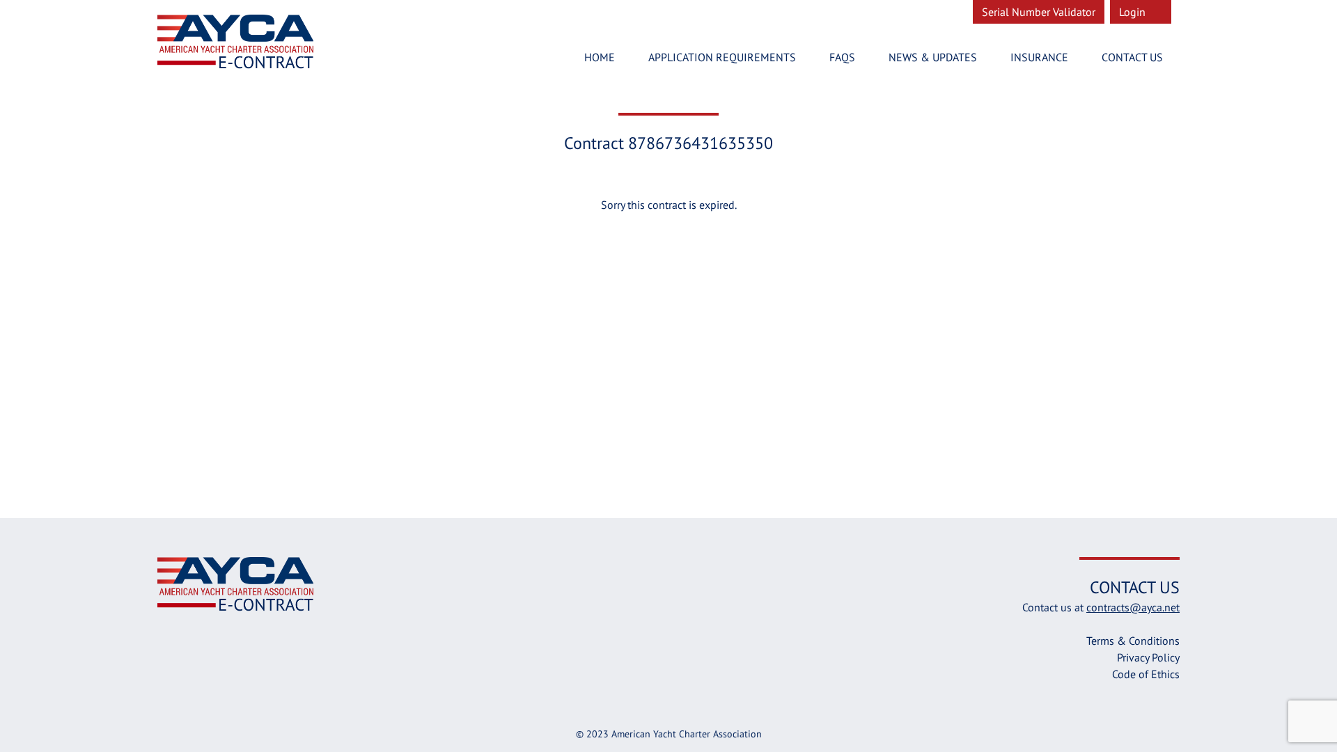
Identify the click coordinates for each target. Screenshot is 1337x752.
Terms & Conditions (1133, 641)
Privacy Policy (1148, 657)
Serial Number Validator (1038, 12)
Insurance (1039, 57)
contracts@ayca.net (1133, 607)
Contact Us (1132, 57)
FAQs (842, 57)
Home (599, 57)
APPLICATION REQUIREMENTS (722, 57)
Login (1133, 12)
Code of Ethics (1146, 674)
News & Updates (933, 57)
